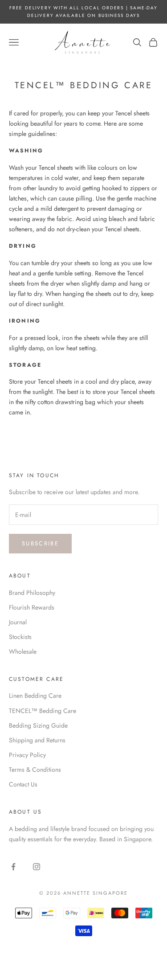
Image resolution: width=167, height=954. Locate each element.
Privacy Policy (27, 754)
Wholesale (23, 651)
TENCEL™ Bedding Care (42, 710)
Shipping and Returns (37, 740)
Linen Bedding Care (35, 695)
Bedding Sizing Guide (38, 725)
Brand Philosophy (32, 592)
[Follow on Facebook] (13, 866)
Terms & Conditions (35, 769)
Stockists (20, 636)
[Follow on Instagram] (36, 866)
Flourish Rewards (31, 607)
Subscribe (40, 543)
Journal (18, 622)
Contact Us (23, 784)
